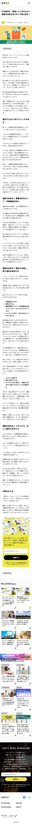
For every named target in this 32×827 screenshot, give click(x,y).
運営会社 (3, 815)
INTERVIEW (5, 665)
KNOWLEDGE (7, 48)
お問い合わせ (12, 815)
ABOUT (18, 807)
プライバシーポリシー (9, 817)
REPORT (19, 687)
